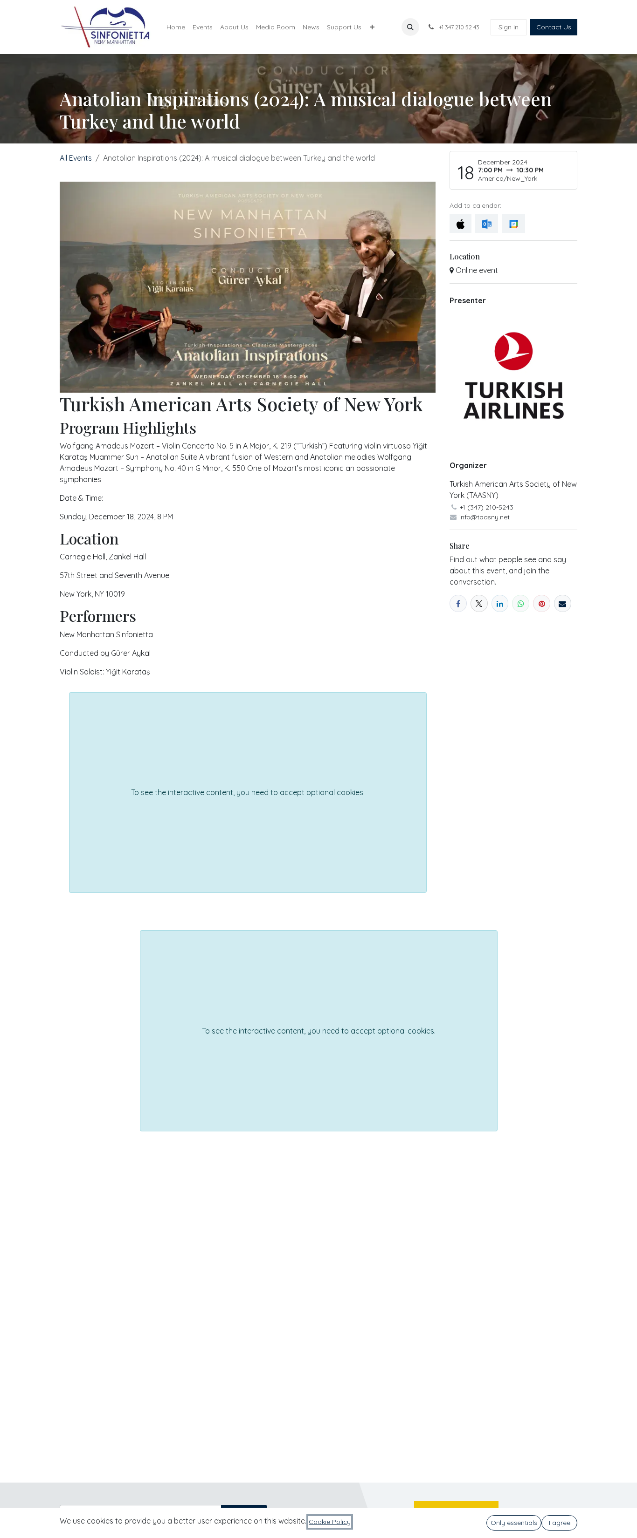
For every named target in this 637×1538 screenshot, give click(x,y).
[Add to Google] (513, 223)
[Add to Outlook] (486, 223)
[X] (479, 603)
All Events (76, 158)
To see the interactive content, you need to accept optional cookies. (248, 792)
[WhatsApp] (520, 603)
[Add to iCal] (460, 223)
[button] (410, 27)
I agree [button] (559, 1522)
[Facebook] (458, 603)
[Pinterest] (541, 603)
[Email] (562, 603)
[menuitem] (176, 27)
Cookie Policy (330, 1522)
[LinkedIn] (500, 603)
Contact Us (553, 27)
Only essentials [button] (514, 1522)
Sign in (509, 27)
